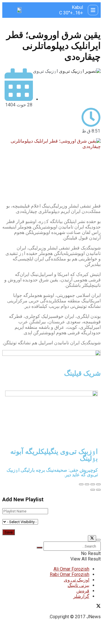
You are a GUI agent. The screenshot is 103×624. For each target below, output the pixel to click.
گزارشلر (81, 596)
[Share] (92, 484)
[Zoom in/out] (81, 484)
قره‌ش (82, 591)
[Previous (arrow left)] (98, 490)
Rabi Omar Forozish (69, 574)
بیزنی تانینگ (78, 585)
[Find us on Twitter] (98, 606)
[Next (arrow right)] (92, 490)
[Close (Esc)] (98, 484)
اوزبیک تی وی (76, 580)
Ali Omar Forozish (71, 569)
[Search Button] (39, 547)
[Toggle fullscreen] (87, 484)
